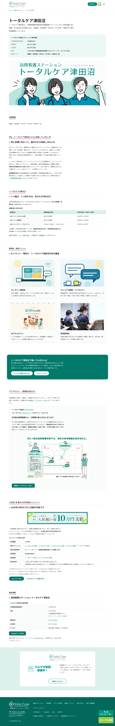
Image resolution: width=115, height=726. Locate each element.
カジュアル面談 (58, 703)
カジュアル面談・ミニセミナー (73, 290)
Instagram (46, 712)
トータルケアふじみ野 (57, 546)
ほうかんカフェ (17, 333)
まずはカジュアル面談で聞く (36, 579)
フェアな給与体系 (23, 235)
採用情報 (48, 703)
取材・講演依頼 (90, 703)
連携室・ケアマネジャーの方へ (38, 400)
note (53, 712)
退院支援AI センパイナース (68, 716)
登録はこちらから (57, 681)
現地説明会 (65, 333)
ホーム (10, 10)
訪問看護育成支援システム (18, 178)
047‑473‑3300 (31, 44)
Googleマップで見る (17, 633)
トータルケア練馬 (70, 546)
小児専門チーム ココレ (52, 716)
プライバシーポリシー (39, 708)
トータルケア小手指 (31, 546)
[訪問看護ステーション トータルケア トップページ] (17, 4)
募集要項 (42, 235)
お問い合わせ (80, 703)
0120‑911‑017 (26, 413)
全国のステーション (18, 10)
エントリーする (41, 373)
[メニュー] (104, 4)
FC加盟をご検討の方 (38, 716)
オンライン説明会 (18, 290)
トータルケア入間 (43, 546)
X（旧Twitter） (37, 712)
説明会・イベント (69, 703)
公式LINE (59, 712)
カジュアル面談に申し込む (22, 373)
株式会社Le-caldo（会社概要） (19, 711)
